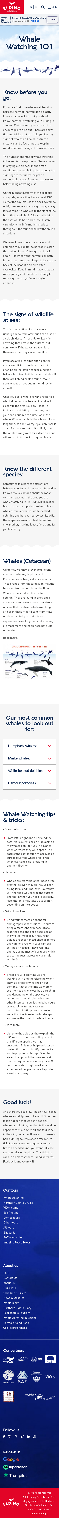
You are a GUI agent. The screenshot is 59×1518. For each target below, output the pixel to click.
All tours (8, 1227)
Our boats (9, 1288)
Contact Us (10, 1277)
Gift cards (9, 1232)
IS (31, 7)
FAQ (5, 1273)
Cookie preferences (15, 1327)
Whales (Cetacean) (27, 561)
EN (35, 7)
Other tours (10, 1222)
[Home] (11, 8)
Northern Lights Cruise (18, 1202)
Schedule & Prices (14, 1293)
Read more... (11, 637)
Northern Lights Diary (17, 1307)
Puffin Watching (13, 1237)
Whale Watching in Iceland (20, 1317)
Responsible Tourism (16, 1312)
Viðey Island (10, 1207)
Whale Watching (13, 1197)
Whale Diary (11, 1302)
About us (9, 1282)
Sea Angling (11, 1212)
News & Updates (13, 1297)
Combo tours (11, 1217)
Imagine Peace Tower (16, 1242)
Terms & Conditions (16, 1322)
